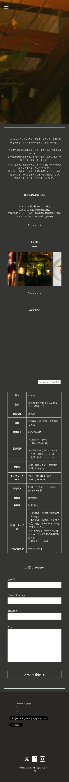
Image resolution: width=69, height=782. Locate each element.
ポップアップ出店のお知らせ (40, 216)
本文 (10, 626)
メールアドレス (17, 595)
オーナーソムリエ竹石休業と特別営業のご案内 (40, 213)
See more (34, 225)
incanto (29, 768)
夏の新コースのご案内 (40, 206)
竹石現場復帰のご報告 (40, 210)
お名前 (12, 579)
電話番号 (13, 611)
